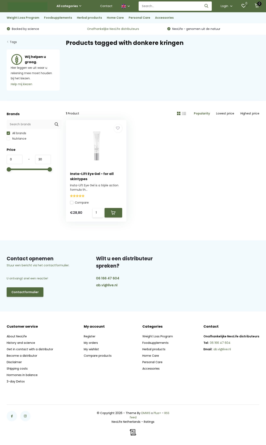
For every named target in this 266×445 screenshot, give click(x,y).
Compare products (98, 356)
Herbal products (89, 18)
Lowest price (225, 113)
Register (89, 336)
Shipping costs (17, 368)
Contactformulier (25, 292)
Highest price (249, 113)
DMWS (145, 413)
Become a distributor (22, 356)
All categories (67, 6)
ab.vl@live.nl (106, 285)
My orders (91, 343)
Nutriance (18, 138)
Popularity (202, 113)
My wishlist (91, 349)
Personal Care (139, 18)
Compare (82, 202)
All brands (18, 133)
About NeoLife (17, 336)
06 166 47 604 (107, 278)
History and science (21, 343)
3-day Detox (16, 381)
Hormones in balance (22, 375)
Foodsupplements (58, 18)
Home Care (115, 18)
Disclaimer (14, 362)
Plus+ (157, 413)
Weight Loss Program (23, 18)
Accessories (164, 18)
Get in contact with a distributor (30, 349)
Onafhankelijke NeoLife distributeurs (113, 29)
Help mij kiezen (21, 84)
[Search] (206, 6)
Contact (106, 6)
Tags (13, 42)
